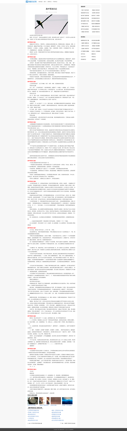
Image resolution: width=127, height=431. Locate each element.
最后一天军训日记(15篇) (57, 410)
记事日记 (49, 1)
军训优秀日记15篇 (56, 418)
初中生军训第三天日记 (33, 416)
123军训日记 (31, 418)
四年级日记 (83, 59)
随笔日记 (94, 53)
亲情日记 (94, 59)
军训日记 (55, 1)
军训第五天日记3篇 (56, 414)
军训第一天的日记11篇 (33, 412)
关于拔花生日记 (84, 23)
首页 (45, 1)
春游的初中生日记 (85, 12)
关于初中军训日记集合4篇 (36, 423)
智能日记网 (62, 429)
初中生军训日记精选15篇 (58, 420)
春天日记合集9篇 (85, 29)
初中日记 (83, 53)
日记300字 (83, 56)
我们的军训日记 (32, 414)
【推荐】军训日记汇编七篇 (69, 423)
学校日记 (94, 56)
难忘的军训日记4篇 (56, 412)
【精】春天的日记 (96, 26)
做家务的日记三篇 (85, 40)
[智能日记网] (31, 2)
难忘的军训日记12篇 (33, 420)
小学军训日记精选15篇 (33, 410)
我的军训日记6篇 (56, 416)
